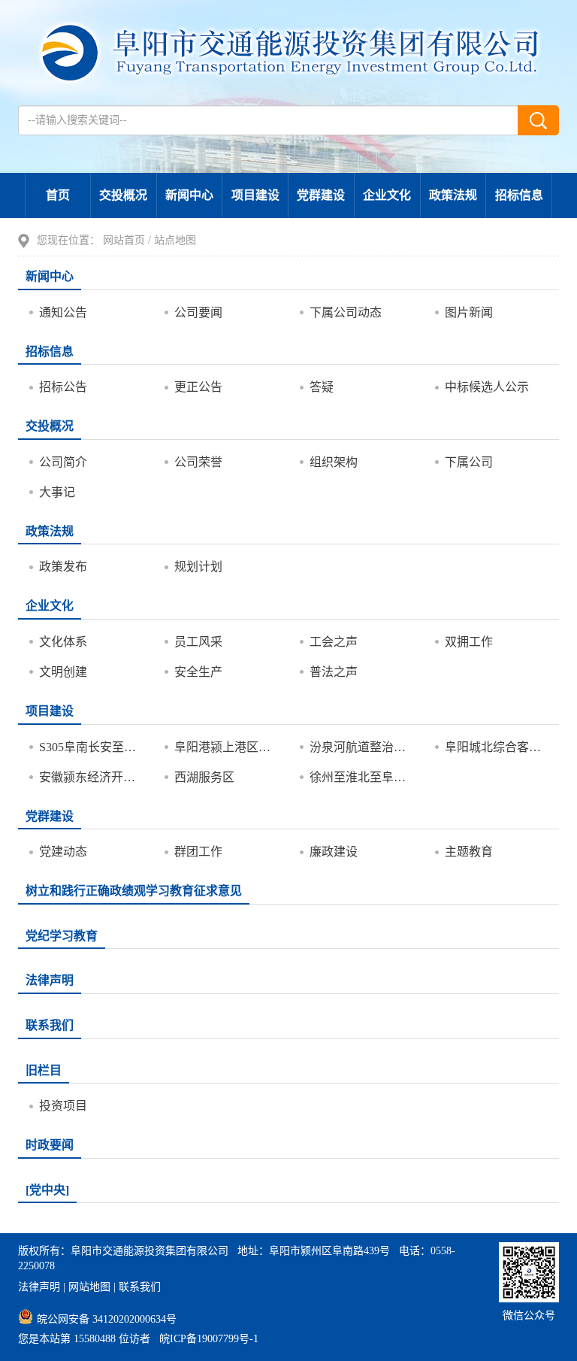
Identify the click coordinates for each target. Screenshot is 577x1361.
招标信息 (519, 195)
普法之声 (334, 671)
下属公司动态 (346, 312)
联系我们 (50, 1025)
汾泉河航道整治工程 (361, 747)
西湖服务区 (204, 777)
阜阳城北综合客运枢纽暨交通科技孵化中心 (496, 747)
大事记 (57, 492)
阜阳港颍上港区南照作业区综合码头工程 (225, 747)
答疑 (322, 386)
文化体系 (63, 641)
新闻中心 (189, 195)
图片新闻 (469, 312)
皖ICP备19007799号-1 (208, 1338)
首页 (58, 195)
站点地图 (175, 240)
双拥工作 (469, 641)
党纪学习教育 (62, 935)
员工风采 (198, 641)
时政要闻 (50, 1144)
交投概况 (123, 195)
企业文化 (387, 195)
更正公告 (198, 386)
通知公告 (63, 312)
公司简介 (63, 462)
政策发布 (63, 566)
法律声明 (50, 980)
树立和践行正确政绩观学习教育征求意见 (134, 890)
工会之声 (334, 641)
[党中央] (47, 1190)
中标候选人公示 (487, 386)
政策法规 (453, 195)
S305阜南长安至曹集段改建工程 (90, 747)
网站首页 (124, 240)
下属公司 (469, 462)
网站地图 (89, 1287)
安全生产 (198, 671)
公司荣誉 (198, 462)
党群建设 (321, 195)
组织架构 (334, 462)
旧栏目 (44, 1070)
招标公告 (63, 386)
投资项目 (63, 1105)
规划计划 (198, 566)
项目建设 (255, 195)
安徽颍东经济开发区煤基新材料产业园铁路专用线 (90, 777)
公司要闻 (198, 312)
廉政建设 (334, 851)
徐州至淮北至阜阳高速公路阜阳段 (361, 777)
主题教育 (469, 851)
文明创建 (63, 671)
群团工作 (198, 851)
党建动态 (63, 851)
